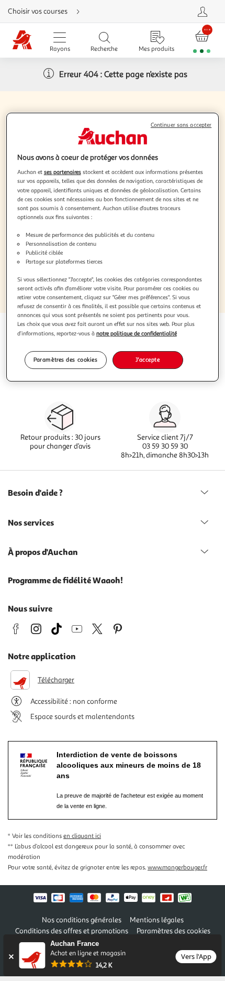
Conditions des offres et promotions (71, 930)
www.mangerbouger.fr (177, 867)
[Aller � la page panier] (202, 40)
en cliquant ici (82, 836)
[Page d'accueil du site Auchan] (22, 40)
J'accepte (148, 359)
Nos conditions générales (81, 919)
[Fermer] (10, 956)
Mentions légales (157, 919)
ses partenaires (62, 172)
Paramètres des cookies (65, 359)
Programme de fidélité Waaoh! (65, 580)
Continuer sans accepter (181, 125)
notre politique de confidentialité (136, 333)
